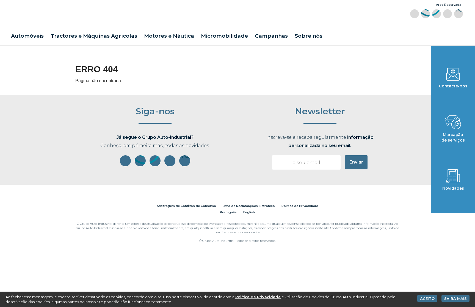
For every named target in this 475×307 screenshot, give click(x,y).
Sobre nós (308, 36)
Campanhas (271, 36)
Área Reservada (448, 5)
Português (228, 212)
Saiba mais (455, 298)
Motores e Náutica (169, 36)
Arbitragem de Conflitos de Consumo (186, 206)
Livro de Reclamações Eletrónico (249, 206)
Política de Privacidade (299, 206)
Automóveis (27, 36)
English (249, 212)
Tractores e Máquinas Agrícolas (94, 36)
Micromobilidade (224, 36)
